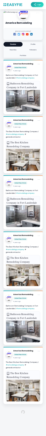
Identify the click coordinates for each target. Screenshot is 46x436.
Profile (33, 44)
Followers (33, 50)
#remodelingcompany (25, 78)
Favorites (13, 50)
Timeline (13, 44)
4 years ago (17, 71)
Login (37, 4)
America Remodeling (23, 64)
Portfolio (23, 55)
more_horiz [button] (38, 64)
